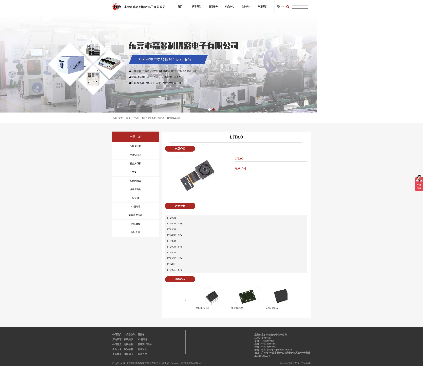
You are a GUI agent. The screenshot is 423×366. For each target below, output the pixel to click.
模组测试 (128, 354)
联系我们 (262, 6)
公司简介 (117, 334)
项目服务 (213, 6)
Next (292, 299)
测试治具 (142, 349)
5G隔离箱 (143, 339)
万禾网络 (306, 363)
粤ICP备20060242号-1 (191, 363)
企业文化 (117, 349)
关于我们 (196, 6)
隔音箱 (141, 334)
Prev (180, 299)
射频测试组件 (145, 344)
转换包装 (128, 344)
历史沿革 (117, 339)
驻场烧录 (128, 339)
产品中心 (229, 6)
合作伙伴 (246, 6)
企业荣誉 (117, 354)
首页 (180, 6)
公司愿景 (117, 344)
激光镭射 (128, 349)
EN (282, 6)
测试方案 (142, 354)
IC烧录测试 (129, 334)
